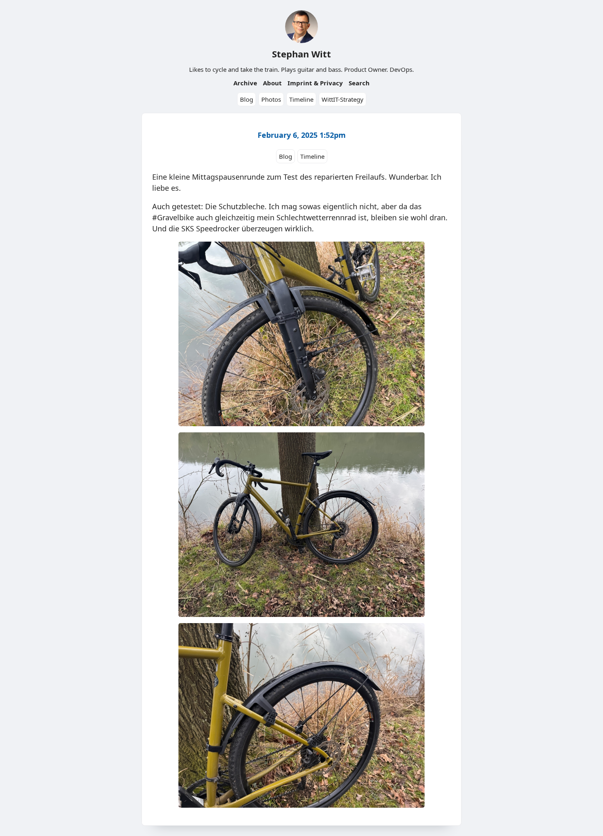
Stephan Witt (301, 54)
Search (359, 83)
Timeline (301, 99)
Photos (271, 99)
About (272, 83)
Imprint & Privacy (315, 83)
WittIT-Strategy (342, 99)
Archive (245, 83)
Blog (246, 99)
